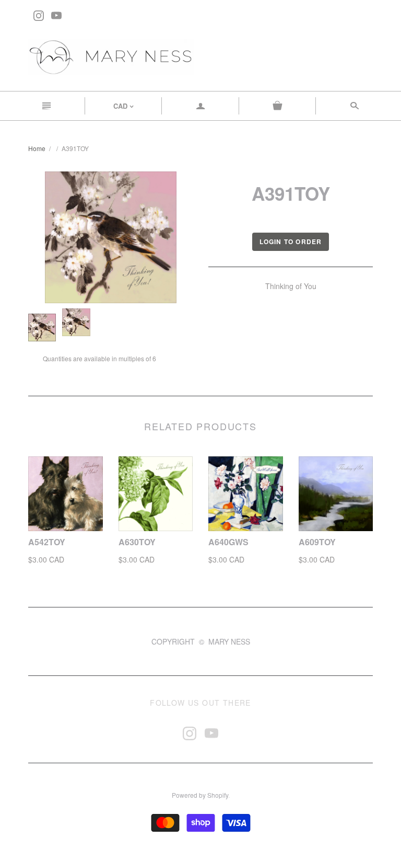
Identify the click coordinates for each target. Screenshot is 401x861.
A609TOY (317, 542)
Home (36, 148)
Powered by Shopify (200, 794)
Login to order (291, 241)
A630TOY (137, 542)
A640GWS (228, 542)
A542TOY (46, 542)
